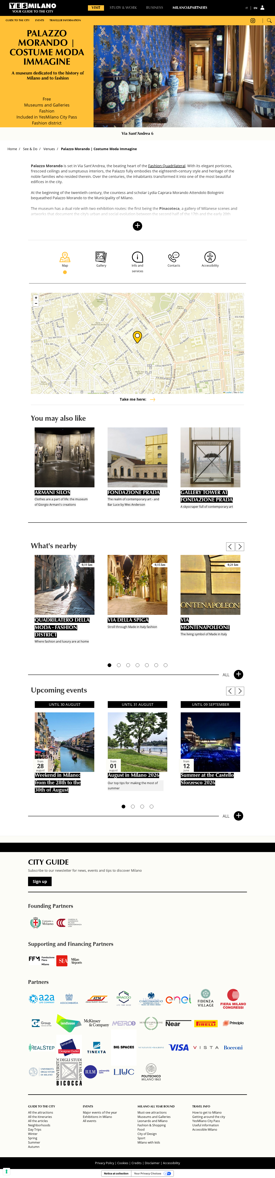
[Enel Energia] (178, 998)
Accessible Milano (204, 1129)
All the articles (38, 1121)
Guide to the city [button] (18, 20)
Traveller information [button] (65, 20)
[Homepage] (32, 6)
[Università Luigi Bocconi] (233, 1047)
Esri (241, 392)
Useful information (205, 1125)
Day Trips (34, 1129)
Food (141, 1129)
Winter (33, 1134)
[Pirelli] (206, 1023)
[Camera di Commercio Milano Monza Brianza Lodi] (69, 922)
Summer (34, 1142)
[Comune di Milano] (41, 922)
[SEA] (69, 960)
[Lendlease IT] (69, 1023)
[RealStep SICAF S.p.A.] (41, 1047)
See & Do (30, 149)
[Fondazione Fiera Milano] (41, 960)
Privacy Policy (104, 1163)
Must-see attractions (152, 1112)
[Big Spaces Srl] (124, 1047)
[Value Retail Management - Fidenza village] (206, 998)
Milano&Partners (189, 8)
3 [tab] (128, 665)
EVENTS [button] (88, 1106)
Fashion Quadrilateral (166, 165)
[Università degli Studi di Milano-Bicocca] (69, 1071)
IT (247, 8)
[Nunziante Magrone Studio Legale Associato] (151, 1047)
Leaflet (228, 392)
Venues (49, 149)
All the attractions (40, 1112)
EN (255, 8)
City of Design (147, 1134)
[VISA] (178, 1047)
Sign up (40, 881)
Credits (137, 1163)
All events (89, 1121)
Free (47, 99)
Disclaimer (152, 1163)
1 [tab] (109, 665)
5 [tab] (147, 665)
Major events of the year (100, 1112)
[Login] (263, 7)
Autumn (33, 1147)
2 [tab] (119, 665)
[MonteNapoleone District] (151, 1023)
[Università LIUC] (124, 1071)
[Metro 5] (124, 1023)
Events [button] (39, 20)
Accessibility (171, 1163)
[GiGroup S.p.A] (41, 1023)
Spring (32, 1138)
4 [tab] (137, 665)
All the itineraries (40, 1117)
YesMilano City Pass (206, 1121)
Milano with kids (149, 1142)
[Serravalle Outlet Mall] (69, 1047)
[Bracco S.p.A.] (124, 998)
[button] (137, 337)
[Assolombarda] (69, 998)
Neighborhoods (39, 1125)
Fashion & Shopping (152, 1125)
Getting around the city (208, 1117)
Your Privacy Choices (147, 1173)
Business (154, 8)
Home (12, 149)
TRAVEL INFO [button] (201, 1106)
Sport (141, 1138)
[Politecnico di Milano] (151, 1071)
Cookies (122, 1163)
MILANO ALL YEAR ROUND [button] (156, 1106)
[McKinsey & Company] (96, 1023)
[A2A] (41, 998)
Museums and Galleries (154, 1117)
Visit (96, 8)
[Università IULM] (96, 1071)
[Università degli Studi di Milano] (41, 1071)
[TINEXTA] (96, 1047)
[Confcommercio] (151, 998)
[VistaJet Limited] (206, 1047)
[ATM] (96, 998)
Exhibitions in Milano (97, 1117)
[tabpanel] (64, 468)
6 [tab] (156, 665)
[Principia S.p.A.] (233, 1023)
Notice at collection (116, 1173)
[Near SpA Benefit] (178, 1023)
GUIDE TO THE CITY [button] (41, 1106)
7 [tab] (165, 665)
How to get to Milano (207, 1112)
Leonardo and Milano (153, 1121)
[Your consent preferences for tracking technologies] (6, 1171)
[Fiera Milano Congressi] (233, 998)
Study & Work (123, 8)
